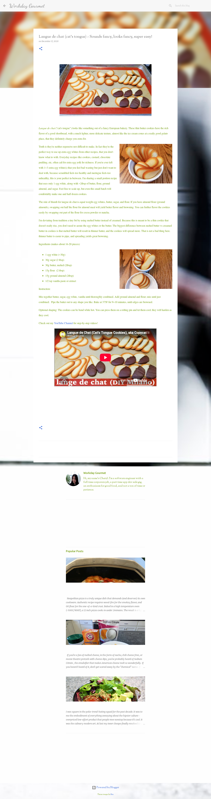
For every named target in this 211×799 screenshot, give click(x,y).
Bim (112, 794)
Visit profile (89, 495)
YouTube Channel (63, 323)
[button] (41, 49)
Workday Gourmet (27, 6)
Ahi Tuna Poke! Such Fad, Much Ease (85, 704)
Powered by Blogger (107, 787)
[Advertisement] (90, 522)
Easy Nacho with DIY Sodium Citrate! (85, 648)
